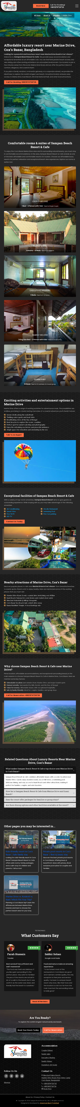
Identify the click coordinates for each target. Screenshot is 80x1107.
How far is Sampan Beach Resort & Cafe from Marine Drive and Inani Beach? (37, 792)
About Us (46, 15)
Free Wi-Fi (10, 514)
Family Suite (46, 1054)
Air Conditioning (13, 509)
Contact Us (50, 1097)
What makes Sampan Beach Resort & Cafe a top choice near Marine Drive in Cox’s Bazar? (39, 770)
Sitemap (7, 1082)
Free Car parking (49, 514)
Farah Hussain (16, 954)
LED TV (9, 516)
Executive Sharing (48, 1058)
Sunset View (11, 511)
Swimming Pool (49, 511)
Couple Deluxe (47, 1050)
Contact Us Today (14, 521)
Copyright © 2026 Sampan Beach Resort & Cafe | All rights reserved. (41, 1101)
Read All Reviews (40, 1001)
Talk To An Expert (14, 435)
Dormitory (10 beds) (49, 1065)
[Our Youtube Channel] (22, 1076)
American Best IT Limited (49, 1103)
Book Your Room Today (28, 1030)
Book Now (40, 6)
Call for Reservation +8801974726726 (23, 695)
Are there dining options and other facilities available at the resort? (37, 805)
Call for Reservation (53, 1030)
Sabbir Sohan (53, 954)
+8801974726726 (57, 7)
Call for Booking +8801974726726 (21, 82)
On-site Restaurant (50, 509)
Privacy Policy (39, 1097)
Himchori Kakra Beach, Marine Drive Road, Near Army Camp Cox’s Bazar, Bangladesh (56, 1077)
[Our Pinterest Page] (17, 1076)
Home (38, 15)
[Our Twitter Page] (11, 1076)
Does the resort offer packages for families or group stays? (32, 799)
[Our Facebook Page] (6, 1076)
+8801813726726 (49, 1086)
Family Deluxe (47, 1061)
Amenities (56, 15)
